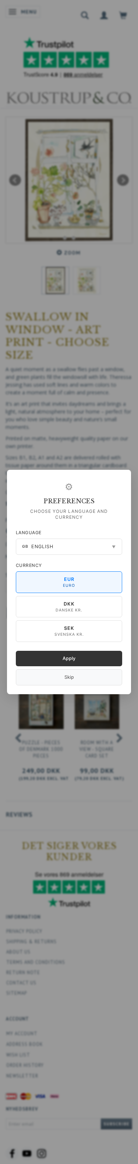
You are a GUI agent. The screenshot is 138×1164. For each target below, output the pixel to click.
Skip (69, 677)
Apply (69, 658)
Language (29, 532)
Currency (29, 565)
